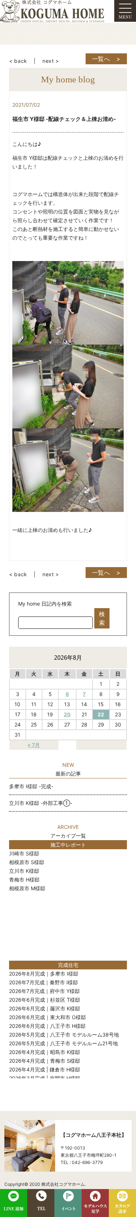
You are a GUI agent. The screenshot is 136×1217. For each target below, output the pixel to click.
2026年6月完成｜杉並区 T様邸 (44, 1000)
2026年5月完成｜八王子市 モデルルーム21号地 (63, 1043)
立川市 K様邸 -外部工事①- (40, 803)
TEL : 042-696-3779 (82, 1162)
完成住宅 (68, 965)
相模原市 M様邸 (27, 888)
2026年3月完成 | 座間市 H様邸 (44, 1078)
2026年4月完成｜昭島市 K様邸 (44, 1052)
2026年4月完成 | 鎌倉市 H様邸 (44, 1069)
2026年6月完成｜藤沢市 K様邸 (44, 1008)
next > (50, 61)
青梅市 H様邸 (24, 879)
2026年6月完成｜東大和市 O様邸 (47, 1017)
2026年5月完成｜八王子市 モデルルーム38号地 (64, 1034)
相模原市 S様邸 (26, 862)
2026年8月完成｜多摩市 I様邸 (43, 973)
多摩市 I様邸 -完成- (31, 786)
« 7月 (34, 745)
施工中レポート (68, 845)
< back (18, 61)
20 (67, 714)
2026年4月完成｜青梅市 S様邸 (44, 1061)
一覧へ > (106, 58)
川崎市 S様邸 (24, 853)
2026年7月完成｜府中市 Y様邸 (44, 991)
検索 (102, 618)
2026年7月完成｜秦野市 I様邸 (43, 982)
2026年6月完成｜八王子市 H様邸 (47, 1026)
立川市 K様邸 (24, 871)
